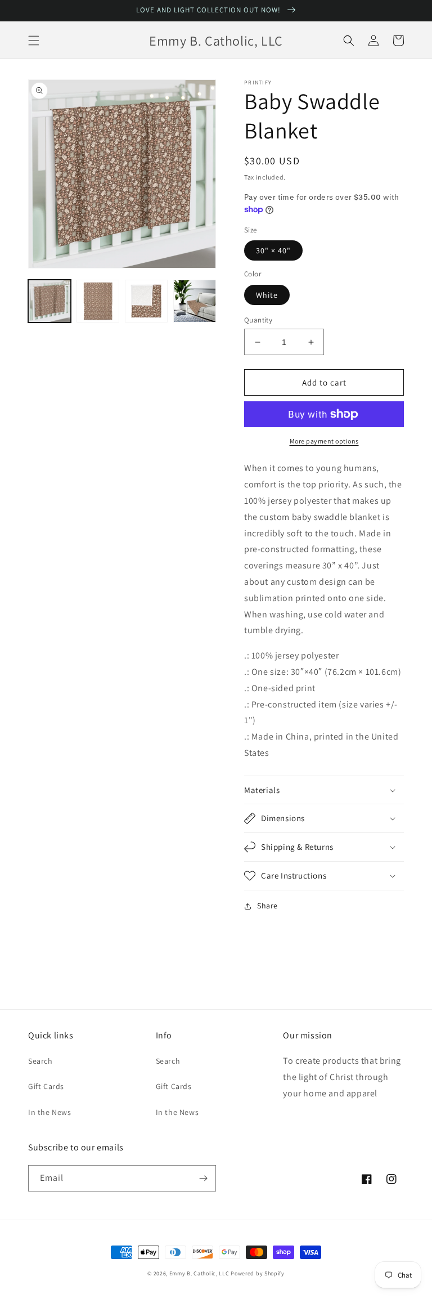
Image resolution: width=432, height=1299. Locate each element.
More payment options (324, 441)
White (267, 295)
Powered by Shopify (258, 1273)
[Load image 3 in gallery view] (146, 301)
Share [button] (267, 906)
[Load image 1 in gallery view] (49, 301)
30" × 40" (273, 250)
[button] (33, 40)
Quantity (258, 320)
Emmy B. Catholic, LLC (199, 1273)
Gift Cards (46, 1086)
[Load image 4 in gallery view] (194, 301)
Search (40, 1061)
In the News (49, 1112)
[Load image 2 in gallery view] (97, 301)
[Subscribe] (203, 1178)
